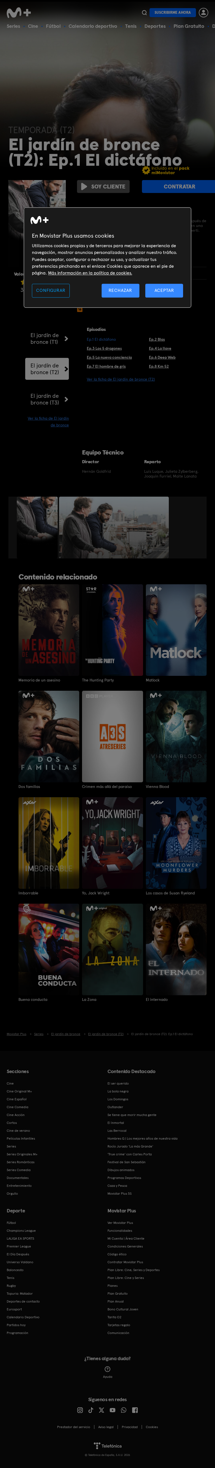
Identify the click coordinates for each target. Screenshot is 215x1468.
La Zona (89, 999)
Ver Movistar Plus (120, 1223)
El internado (157, 999)
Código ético (117, 1254)
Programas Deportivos (124, 1178)
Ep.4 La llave (160, 348)
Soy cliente (108, 186)
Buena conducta (32, 999)
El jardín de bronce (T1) (45, 338)
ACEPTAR (164, 290)
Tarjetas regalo (119, 1325)
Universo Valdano (20, 1262)
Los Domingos (118, 1099)
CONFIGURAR (50, 290)
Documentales (18, 1178)
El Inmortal (116, 1123)
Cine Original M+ (19, 1091)
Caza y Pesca (117, 1186)
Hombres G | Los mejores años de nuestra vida (142, 1138)
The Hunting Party (98, 680)
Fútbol (53, 26)
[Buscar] (144, 12)
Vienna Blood (157, 786)
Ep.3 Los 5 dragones (104, 348)
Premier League (19, 1246)
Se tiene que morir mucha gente (132, 1115)
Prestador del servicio (73, 1427)
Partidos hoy (16, 1325)
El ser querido (118, 1083)
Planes (113, 1286)
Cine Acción (16, 1115)
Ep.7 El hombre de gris (106, 366)
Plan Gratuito (189, 26)
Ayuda (107, 1377)
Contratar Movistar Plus (125, 1262)
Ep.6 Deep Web (162, 357)
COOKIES (152, 1427)
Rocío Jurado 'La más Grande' (130, 1146)
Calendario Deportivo (23, 1317)
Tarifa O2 (114, 1317)
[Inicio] (21, 12)
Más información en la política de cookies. (90, 273)
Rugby (11, 1286)
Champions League (21, 1231)
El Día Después (18, 1254)
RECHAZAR (120, 290)
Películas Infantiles (21, 1138)
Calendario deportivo (93, 26)
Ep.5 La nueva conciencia (109, 357)
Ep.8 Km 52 (159, 366)
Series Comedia (19, 1170)
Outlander (115, 1107)
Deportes (155, 26)
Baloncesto (15, 1270)
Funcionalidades (120, 1231)
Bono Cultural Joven (123, 1309)
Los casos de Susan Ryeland (170, 893)
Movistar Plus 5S (120, 1194)
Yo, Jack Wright (95, 893)
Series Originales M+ (22, 1154)
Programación (17, 1333)
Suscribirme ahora (173, 12)
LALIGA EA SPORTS (20, 1238)
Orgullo (12, 1194)
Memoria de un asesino (39, 680)
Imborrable (28, 893)
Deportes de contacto (23, 1301)
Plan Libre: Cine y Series (126, 1278)
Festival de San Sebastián (127, 1162)
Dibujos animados (121, 1170)
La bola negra (118, 1091)
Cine (33, 26)
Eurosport (14, 1309)
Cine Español (17, 1099)
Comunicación (118, 1333)
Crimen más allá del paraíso (107, 786)
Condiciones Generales (125, 1246)
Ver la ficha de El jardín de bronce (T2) (121, 379)
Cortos (12, 1123)
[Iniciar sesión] (203, 12)
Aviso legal (106, 1427)
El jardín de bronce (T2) (45, 369)
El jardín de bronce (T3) (45, 399)
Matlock (153, 680)
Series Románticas (20, 1162)
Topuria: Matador (20, 1294)
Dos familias (29, 786)
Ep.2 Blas (157, 339)
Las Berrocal (117, 1131)
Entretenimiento (19, 1186)
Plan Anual (116, 1301)
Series (13, 26)
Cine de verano (18, 1131)
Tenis (131, 26)
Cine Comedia (17, 1107)
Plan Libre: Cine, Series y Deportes (134, 1270)
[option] (38, 527)
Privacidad (130, 1427)
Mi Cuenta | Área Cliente (126, 1238)
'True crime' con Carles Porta (130, 1154)
